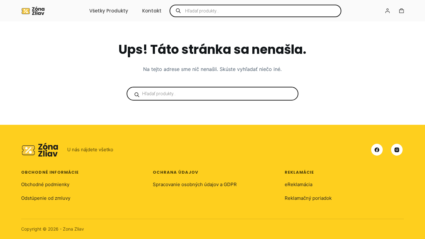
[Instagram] (397, 150)
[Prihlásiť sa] (387, 10)
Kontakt (151, 10)
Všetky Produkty (108, 10)
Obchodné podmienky (45, 184)
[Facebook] (377, 150)
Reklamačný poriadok (308, 198)
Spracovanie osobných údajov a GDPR (195, 184)
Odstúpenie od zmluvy (45, 198)
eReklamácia (298, 184)
